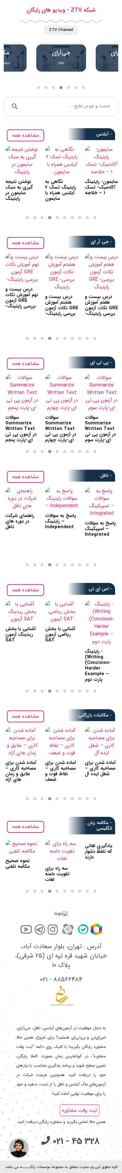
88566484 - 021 (61, 979)
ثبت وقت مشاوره (79, 1110)
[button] (38, 87)
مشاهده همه (25, 135)
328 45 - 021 (74, 1141)
